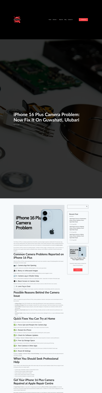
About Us (61, 19)
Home (50, 19)
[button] (77, 206)
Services (54, 19)
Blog (65, 19)
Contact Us (70, 19)
